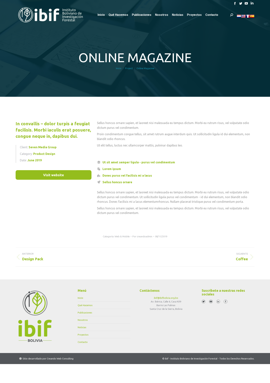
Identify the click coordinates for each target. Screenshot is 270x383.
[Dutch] (239, 17)
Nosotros (83, 320)
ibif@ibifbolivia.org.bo (166, 298)
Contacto (83, 342)
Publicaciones (85, 312)
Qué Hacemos (85, 305)
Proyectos (83, 334)
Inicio (80, 298)
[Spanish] (252, 17)
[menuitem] (101, 15)
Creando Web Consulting (60, 358)
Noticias (82, 327)
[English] (243, 17)
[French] (248, 17)
